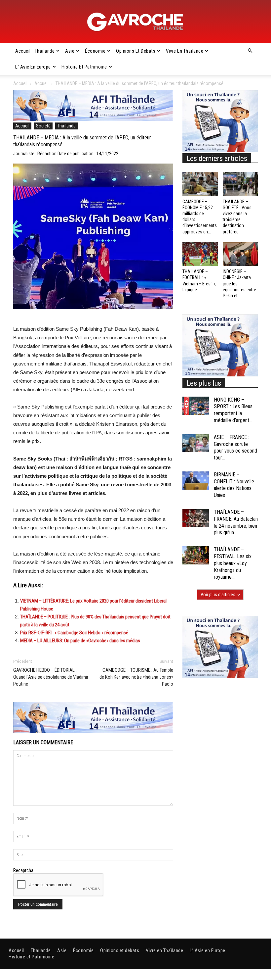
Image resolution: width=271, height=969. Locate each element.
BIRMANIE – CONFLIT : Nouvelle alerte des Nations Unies (234, 484)
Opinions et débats (135, 51)
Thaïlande (45, 51)
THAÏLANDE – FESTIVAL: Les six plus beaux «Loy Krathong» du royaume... (233, 563)
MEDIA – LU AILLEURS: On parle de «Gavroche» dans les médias (80, 641)
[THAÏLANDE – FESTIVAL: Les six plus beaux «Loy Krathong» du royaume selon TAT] (195, 555)
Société (43, 125)
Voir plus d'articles (218, 594)
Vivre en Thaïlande (184, 51)
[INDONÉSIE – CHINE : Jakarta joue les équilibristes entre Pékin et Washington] (240, 254)
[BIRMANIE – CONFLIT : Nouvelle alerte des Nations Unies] (195, 480)
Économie (95, 51)
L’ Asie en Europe (33, 67)
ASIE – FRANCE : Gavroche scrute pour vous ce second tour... (235, 447)
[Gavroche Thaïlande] (135, 22)
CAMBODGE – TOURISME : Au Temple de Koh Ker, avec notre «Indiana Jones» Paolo (136, 677)
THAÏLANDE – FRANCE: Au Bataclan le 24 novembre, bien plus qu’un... (236, 522)
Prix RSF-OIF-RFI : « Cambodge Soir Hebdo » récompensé (74, 633)
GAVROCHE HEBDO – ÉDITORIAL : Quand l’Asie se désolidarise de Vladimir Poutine (50, 677)
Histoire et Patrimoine (84, 67)
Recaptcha (23, 870)
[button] (250, 51)
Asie (69, 51)
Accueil (23, 51)
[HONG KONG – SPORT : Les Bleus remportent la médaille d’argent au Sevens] (195, 406)
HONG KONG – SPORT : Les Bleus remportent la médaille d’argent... (233, 410)
